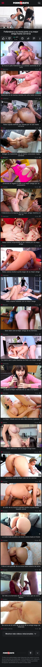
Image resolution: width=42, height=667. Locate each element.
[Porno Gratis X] (21, 3)
